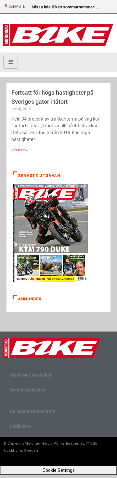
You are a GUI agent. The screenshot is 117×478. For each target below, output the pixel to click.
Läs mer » (19, 150)
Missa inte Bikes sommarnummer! (63, 7)
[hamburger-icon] (10, 62)
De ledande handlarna (32, 411)
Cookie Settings (59, 470)
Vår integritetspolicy (31, 375)
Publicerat (20, 426)
